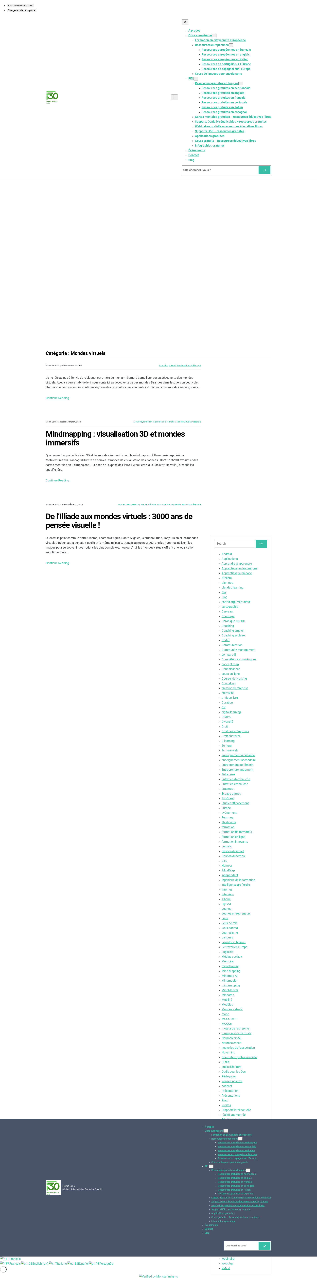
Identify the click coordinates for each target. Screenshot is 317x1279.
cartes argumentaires (236, 602)
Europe (226, 808)
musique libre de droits (236, 1033)
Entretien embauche (235, 784)
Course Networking (234, 678)
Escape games (231, 793)
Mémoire (152, 504)
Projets (226, 1105)
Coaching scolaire (233, 635)
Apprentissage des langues (239, 568)
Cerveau (227, 611)
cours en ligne (231, 673)
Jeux (225, 918)
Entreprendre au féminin (237, 764)
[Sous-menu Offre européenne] (214, 35)
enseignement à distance (238, 755)
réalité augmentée (234, 1114)
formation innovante (235, 841)
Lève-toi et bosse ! (234, 942)
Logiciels (227, 952)
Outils (188, 504)
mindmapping (231, 985)
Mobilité (227, 999)
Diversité (227, 721)
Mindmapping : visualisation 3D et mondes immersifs (115, 438)
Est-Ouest (228, 798)
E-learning (137, 422)
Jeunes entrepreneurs (236, 913)
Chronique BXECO (233, 621)
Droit (225, 726)
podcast (227, 1086)
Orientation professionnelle (239, 1057)
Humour (227, 865)
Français (15, 1258)
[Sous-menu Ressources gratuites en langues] (240, 83)
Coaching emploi (233, 630)
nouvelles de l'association (238, 1047)
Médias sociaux (232, 956)
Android (227, 554)
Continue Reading (57, 398)
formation (163, 365)
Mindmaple (229, 980)
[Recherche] (264, 170)
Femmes (227, 817)
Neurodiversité (231, 1038)
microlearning (231, 966)
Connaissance (231, 669)
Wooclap (227, 1263)
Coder (225, 640)
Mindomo (228, 995)
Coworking (229, 683)
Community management (238, 649)
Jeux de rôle (230, 923)
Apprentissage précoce (237, 573)
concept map (124, 504)
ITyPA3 (226, 904)
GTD (224, 860)
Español (83, 1263)
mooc (225, 1014)
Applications (230, 558)
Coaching (228, 626)
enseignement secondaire (239, 760)
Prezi (225, 1100)
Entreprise (228, 774)
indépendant (230, 875)
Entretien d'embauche (236, 779)
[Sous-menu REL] (196, 78)
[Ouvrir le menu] (174, 97)
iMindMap (228, 870)
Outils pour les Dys (234, 1071)
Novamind (228, 1052)
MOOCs (227, 1023)
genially (227, 846)
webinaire (228, 1258)
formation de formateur (237, 832)
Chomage (228, 616)
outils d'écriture (231, 1067)
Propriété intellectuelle (236, 1110)
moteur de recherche (235, 1028)
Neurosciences (231, 1043)
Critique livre (230, 697)
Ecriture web (230, 750)
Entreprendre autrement (237, 769)
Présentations (231, 1095)
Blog (224, 592)
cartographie (230, 606)
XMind (226, 1268)
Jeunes (226, 908)
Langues (227, 937)
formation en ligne (233, 837)
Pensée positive (232, 1081)
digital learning (231, 712)
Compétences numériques (239, 659)
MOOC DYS (229, 1019)
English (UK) (40, 1263)
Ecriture (227, 745)
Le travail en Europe (234, 947)
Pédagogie (196, 365)
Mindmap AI (230, 975)
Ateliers (227, 578)
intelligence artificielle (236, 884)
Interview (228, 894)
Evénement (229, 812)
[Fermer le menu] (185, 22)
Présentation (230, 1090)
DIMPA (226, 717)
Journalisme (230, 932)
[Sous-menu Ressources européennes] (231, 45)
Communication (232, 645)
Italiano (62, 1263)
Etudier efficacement (235, 803)
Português (106, 1263)
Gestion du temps (233, 856)
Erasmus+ (228, 788)
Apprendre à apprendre (237, 563)
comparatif (229, 654)
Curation (227, 702)
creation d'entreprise (235, 688)
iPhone (226, 899)
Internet (172, 365)
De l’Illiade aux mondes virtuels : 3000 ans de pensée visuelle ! (119, 521)
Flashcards (229, 822)
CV (223, 707)
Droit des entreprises (235, 731)
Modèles (227, 1004)
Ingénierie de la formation (164, 422)
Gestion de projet (233, 851)
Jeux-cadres (230, 928)
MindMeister (230, 990)
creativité (228, 693)
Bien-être (227, 582)
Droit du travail (231, 736)
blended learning (232, 587)
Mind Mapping (163, 504)
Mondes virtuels (183, 365)
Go (261, 543)
